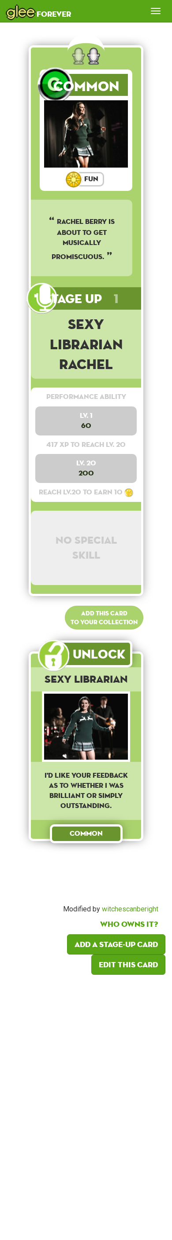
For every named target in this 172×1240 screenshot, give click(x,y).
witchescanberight (130, 909)
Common (86, 86)
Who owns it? (129, 924)
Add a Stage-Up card (116, 944)
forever (39, 11)
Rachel (86, 364)
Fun (90, 178)
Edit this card (128, 964)
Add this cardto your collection (104, 617)
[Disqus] (86, 1105)
